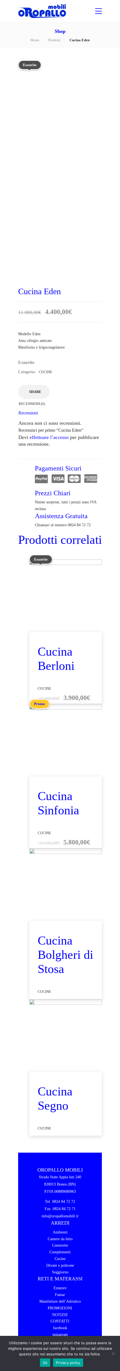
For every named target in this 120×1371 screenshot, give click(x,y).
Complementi (60, 1252)
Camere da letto (60, 1239)
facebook (60, 1328)
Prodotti (54, 40)
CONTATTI (60, 1321)
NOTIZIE (60, 1315)
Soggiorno (60, 1272)
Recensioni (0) (32, 404)
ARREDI (60, 1223)
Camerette (60, 1245)
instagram (60, 1335)
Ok (45, 1362)
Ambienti (60, 1232)
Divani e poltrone (60, 1265)
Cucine (45, 372)
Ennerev (60, 1288)
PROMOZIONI (60, 1308)
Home (34, 40)
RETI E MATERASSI (60, 1278)
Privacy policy (68, 1362)
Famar (60, 1295)
